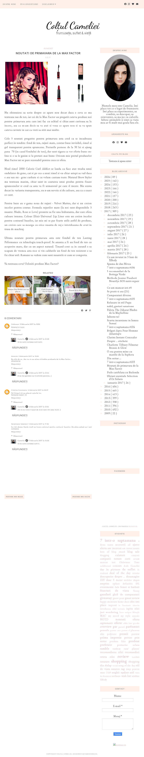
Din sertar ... (114, 358)
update (125, 672)
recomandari (132, 652)
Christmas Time (129, 562)
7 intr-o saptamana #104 (121, 327)
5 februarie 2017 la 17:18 (39, 424)
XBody (103, 679)
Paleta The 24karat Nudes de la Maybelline (122, 311)
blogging (104, 555)
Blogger (133, 526)
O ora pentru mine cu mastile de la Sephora (120, 353)
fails (117, 587)
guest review (132, 598)
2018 (107, 207)
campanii (135, 555)
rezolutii (136, 657)
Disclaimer (48, 4)
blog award (118, 551)
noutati (48, 48)
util (132, 672)
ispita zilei (133, 608)
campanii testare (111, 558)
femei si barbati (130, 587)
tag (123, 668)
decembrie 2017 (117, 215)
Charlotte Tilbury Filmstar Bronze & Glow (122, 346)
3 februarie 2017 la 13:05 (30, 324)
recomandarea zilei (111, 652)
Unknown (15, 324)
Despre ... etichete (117, 341)
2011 (107, 405)
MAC (103, 615)
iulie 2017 (114, 234)
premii (124, 634)
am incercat (114, 548)
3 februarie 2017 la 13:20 (29, 356)
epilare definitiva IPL (126, 583)
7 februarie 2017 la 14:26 (39, 441)
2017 (107, 211)
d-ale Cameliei (132, 565)
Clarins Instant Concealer (122, 337)
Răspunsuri (18, 334)
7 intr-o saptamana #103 (121, 362)
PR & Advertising (29, 4)
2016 (107, 386)
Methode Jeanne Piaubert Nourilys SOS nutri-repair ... (123, 281)
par (115, 626)
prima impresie (111, 637)
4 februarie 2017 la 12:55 (39, 407)
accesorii (120, 544)
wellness (116, 676)
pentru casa (115, 630)
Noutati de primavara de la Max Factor (123, 367)
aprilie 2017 (115, 245)
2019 (107, 203)
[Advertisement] (121, 501)
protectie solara (128, 644)
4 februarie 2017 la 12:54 (39, 373)
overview (106, 626)
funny (136, 590)
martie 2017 (115, 249)
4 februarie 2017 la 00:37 (38, 390)
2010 (107, 409)
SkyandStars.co (89, 754)
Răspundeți (16, 330)
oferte (118, 623)
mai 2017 (113, 241)
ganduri (105, 594)
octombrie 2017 (117, 222)
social (115, 665)
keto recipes (125, 612)
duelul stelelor (124, 580)
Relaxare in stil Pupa (119, 302)
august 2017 (115, 230)
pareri (122, 626)
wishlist (136, 676)
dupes (136, 580)
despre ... (120, 576)
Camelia (21, 339)
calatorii (120, 555)
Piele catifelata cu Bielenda (123, 372)
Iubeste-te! (113, 316)
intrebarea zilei (108, 608)
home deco (123, 601)
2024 (107, 184)
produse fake (118, 641)
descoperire (106, 576)
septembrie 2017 (118, 226)
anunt (136, 548)
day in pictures (110, 569)
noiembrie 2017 (117, 219)
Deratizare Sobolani (19, 424)
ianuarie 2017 (116, 382)
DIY (102, 580)
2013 (107, 398)
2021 (107, 196)
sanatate (105, 661)
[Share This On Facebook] (82, 310)
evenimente (107, 587)
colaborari (105, 565)
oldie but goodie (131, 623)
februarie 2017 (116, 253)
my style (125, 615)
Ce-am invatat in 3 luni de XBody (122, 258)
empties (104, 583)
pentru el (126, 630)
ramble (104, 648)
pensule (104, 630)
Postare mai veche (81, 497)
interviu (136, 605)
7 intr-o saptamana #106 (121, 267)
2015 (107, 390)
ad (129, 544)
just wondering (109, 612)
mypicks (136, 615)
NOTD (104, 619)
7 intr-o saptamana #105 (121, 298)
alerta (103, 548)
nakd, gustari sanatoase (120, 306)
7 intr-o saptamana (118, 540)
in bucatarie (125, 605)
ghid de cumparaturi (126, 594)
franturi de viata (114, 590)
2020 (107, 199)
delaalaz (136, 573)
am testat (127, 548)
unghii (116, 672)
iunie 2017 (114, 238)
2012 (107, 401)
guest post (118, 598)
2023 (107, 188)
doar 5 (110, 580)
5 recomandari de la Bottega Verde (118, 273)
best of (104, 551)
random (116, 648)
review (123, 656)
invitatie (121, 608)
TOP (108, 672)
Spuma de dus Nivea (119, 263)
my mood (113, 615)
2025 (107, 180)
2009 (107, 413)
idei (132, 601)
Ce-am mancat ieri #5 (119, 287)
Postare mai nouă (14, 497)
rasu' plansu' (132, 648)
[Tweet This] (86, 310)
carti (127, 558)
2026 (107, 177)
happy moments (108, 601)
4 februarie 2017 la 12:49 (39, 339)
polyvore (111, 634)
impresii (113, 605)
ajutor (136, 544)
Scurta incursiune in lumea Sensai (123, 322)
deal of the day (120, 573)
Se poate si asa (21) (118, 291)
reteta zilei (107, 656)
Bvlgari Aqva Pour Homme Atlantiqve (122, 332)
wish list (126, 676)
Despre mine (9, 4)
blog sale (133, 551)
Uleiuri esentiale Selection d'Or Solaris (122, 377)
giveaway (106, 598)
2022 (107, 192)
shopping (119, 661)
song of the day (127, 665)
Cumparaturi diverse (119, 295)
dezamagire (133, 576)
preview (135, 634)
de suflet (128, 569)
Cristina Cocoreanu (19, 390)
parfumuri (133, 626)
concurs (117, 565)
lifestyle (136, 612)
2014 (107, 394)
